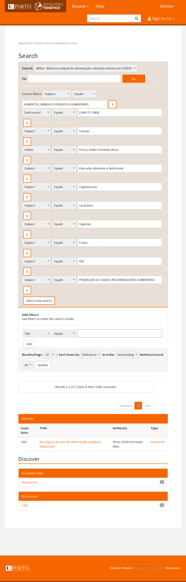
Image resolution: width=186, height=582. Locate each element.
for (24, 79)
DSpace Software (121, 568)
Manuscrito (158, 442)
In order (109, 355)
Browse (79, 6)
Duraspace (173, 568)
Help (99, 6)
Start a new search (39, 301)
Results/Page (32, 355)
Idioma (166, 6)
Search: (27, 68)
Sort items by (69, 355)
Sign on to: (161, 18)
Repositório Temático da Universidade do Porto (47, 43)
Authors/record (151, 355)
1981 (25, 505)
